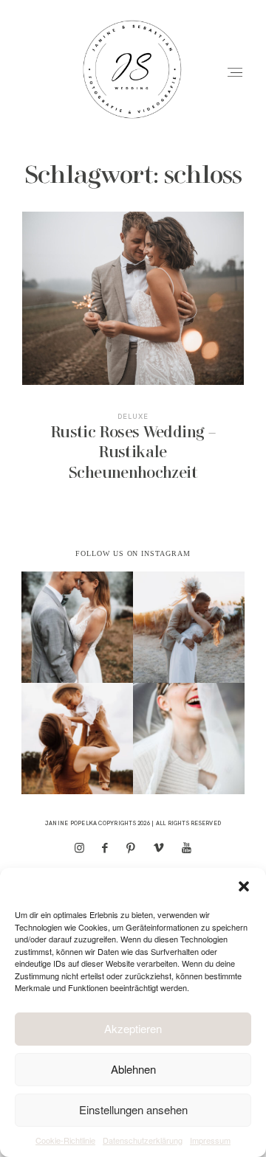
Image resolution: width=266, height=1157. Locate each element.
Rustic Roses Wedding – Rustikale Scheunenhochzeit (133, 356)
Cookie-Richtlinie (65, 1140)
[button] (243, 886)
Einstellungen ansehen (133, 1109)
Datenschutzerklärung (143, 1140)
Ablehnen (133, 1069)
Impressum (210, 1140)
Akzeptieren (133, 1028)
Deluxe (133, 416)
